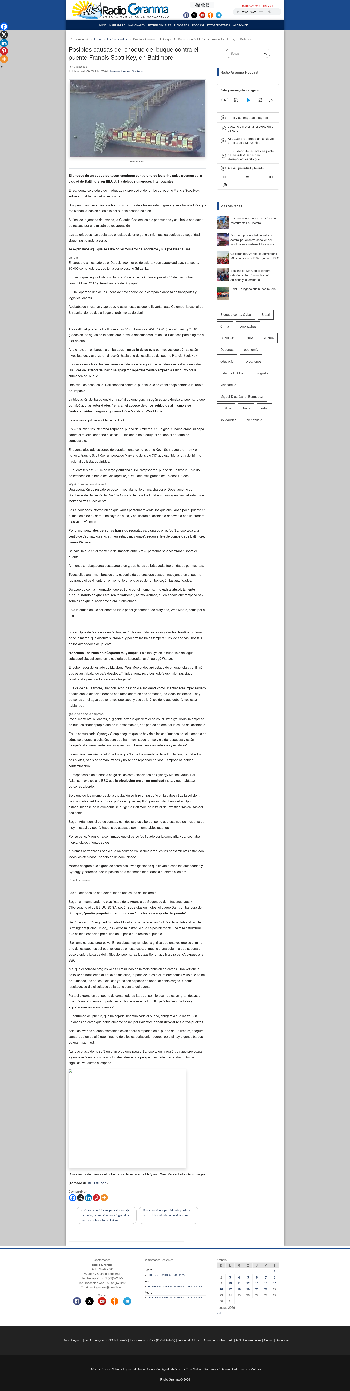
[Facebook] (72, 1197)
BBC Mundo (97, 1183)
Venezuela (254, 420)
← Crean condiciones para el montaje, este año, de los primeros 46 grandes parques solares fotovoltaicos (105, 1215)
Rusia (246, 408)
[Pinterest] (96, 1197)
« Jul (220, 1313)
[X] (80, 1197)
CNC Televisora (116, 1340)
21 (265, 1289)
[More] (104, 1197)
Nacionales (136, 25)
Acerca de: (241, 25)
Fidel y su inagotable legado (248, 118)
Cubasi (268, 1340)
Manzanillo (117, 25)
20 (256, 1289)
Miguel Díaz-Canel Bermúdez (241, 396)
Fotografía (261, 373)
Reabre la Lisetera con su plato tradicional (175, 1286)
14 (265, 1283)
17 (230, 1289)
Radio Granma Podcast (239, 72)
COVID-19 (227, 338)
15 (274, 1283)
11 (239, 1283)
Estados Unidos (231, 373)
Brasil (265, 314)
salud (265, 408)
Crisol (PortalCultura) (161, 1340)
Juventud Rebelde (190, 1340)
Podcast (198, 25)
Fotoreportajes (218, 25)
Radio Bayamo (72, 1340)
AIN (238, 1340)
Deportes (227, 349)
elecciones (253, 361)
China (224, 326)
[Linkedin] (88, 1197)
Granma (209, 1340)
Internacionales (159, 25)
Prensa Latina (252, 1340)
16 (221, 1289)
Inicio (102, 25)
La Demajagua (94, 1340)
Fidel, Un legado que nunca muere (169, 1274)
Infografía (181, 25)
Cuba (250, 338)
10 (230, 1283)
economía (251, 349)
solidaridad (228, 420)
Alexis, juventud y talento (246, 168)
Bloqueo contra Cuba (235, 314)
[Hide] (1, 67)
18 (239, 1289)
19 (248, 1289)
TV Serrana (137, 1340)
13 (256, 1283)
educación (227, 361)
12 (248, 1283)
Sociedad (138, 71)
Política (225, 408)
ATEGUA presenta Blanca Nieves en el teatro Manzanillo (251, 141)
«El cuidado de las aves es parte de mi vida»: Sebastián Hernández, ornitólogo (251, 155)
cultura (269, 338)
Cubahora (282, 1340)
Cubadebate (225, 1340)
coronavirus (248, 326)
